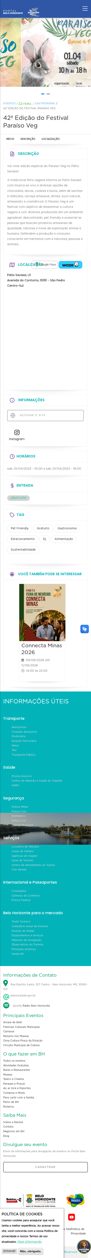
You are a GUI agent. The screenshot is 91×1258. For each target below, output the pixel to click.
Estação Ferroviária (24, 741)
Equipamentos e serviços (27, 935)
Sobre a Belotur (13, 1122)
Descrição (28, 139)
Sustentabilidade (23, 549)
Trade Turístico (21, 921)
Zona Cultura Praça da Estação (23, 1040)
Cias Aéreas (19, 869)
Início (10, 139)
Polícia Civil (19, 811)
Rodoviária (18, 736)
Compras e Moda (14, 1093)
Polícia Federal (21, 900)
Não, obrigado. (30, 1251)
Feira (27, 104)
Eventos (9, 103)
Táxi (14, 750)
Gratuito (43, 528)
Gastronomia (45, 103)
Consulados (19, 891)
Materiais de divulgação (26, 940)
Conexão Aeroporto (24, 732)
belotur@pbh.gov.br (23, 995)
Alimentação (63, 539)
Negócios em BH (13, 1131)
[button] (42, 94)
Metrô (15, 745)
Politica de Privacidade (78, 1231)
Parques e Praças (14, 1083)
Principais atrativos (24, 949)
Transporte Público (24, 755)
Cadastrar (45, 1167)
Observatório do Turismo (27, 944)
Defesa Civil (19, 820)
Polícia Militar (20, 807)
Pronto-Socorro (22, 776)
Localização (51, 139)
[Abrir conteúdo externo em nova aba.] (45, 265)
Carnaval (8, 1031)
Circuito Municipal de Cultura (21, 1045)
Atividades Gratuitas (16, 1065)
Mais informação (30, 1241)
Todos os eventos (14, 1061)
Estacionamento (23, 539)
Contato (8, 1126)
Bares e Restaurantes (16, 1070)
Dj (44, 539)
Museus (7, 1074)
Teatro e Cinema (13, 1079)
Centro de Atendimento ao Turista (33, 865)
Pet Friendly (20, 528)
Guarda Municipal (22, 825)
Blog (6, 1136)
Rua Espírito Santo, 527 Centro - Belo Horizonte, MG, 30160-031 (45, 987)
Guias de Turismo (22, 860)
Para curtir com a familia (18, 1097)
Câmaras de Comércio (26, 895)
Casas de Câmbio (23, 851)
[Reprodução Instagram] (45, 52)
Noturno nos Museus (16, 1036)
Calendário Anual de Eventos (30, 926)
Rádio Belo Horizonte (36, 1005)
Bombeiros (18, 816)
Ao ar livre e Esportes (17, 1088)
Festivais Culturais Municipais (21, 1027)
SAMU (15, 785)
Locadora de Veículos (25, 846)
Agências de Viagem (24, 856)
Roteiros (8, 1106)
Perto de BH (11, 1102)
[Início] (21, 7)
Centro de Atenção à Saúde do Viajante (37, 780)
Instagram (17, 439)
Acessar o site (32, 415)
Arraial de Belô (12, 1022)
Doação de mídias (23, 931)
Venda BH (18, 954)
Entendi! (9, 1251)
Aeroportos (19, 727)
